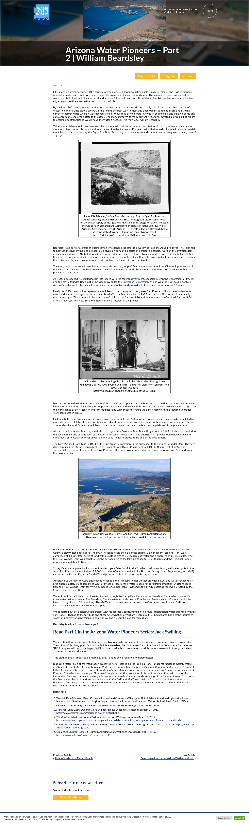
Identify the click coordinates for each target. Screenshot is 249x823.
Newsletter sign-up (176, 9)
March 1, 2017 (99, 657)
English (168, 12)
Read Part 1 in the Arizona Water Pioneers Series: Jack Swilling (117, 631)
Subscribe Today (71, 797)
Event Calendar (146, 76)
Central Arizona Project (113, 434)
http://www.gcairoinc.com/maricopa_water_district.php (87, 712)
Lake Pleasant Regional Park (148, 549)
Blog (194, 9)
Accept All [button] (239, 818)
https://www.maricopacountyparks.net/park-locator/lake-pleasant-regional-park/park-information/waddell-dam (119, 720)
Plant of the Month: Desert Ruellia (74, 758)
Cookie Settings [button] (223, 818)
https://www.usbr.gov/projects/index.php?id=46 (83, 735)
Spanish (181, 12)
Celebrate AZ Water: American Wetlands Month (167, 758)
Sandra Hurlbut (95, 645)
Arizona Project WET (89, 648)
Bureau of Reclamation (135, 282)
